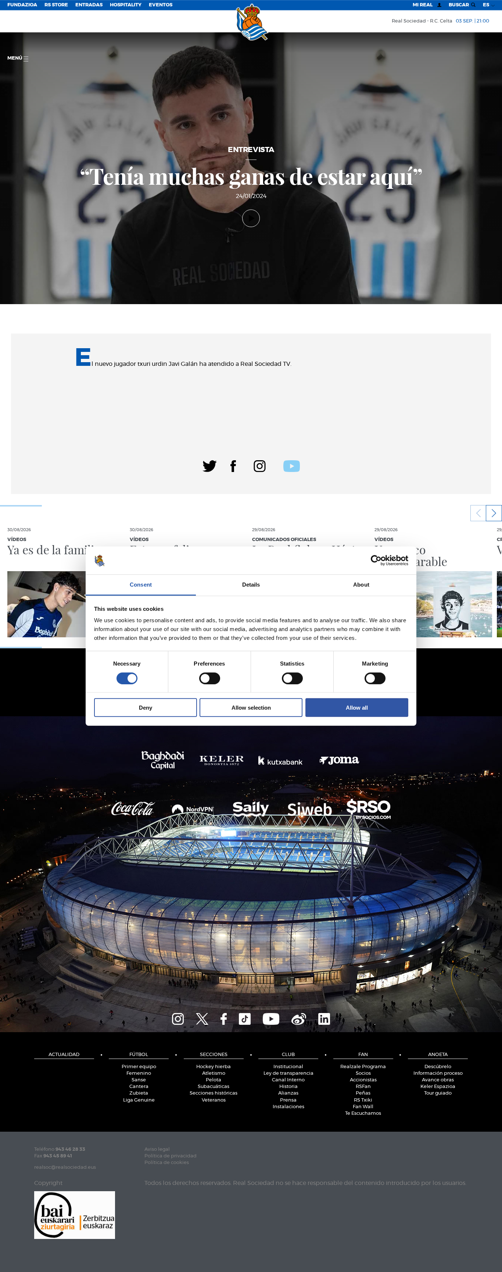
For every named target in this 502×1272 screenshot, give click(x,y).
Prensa (288, 1100)
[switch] (209, 678)
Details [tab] (251, 584)
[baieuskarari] (74, 1214)
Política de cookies (166, 1162)
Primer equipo (139, 1066)
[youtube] (291, 465)
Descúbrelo (437, 1066)
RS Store (56, 5)
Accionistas (363, 1080)
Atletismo (213, 1073)
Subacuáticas (213, 1086)
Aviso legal (157, 1149)
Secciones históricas (213, 1093)
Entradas (89, 5)
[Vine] (298, 1018)
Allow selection (251, 708)
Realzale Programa (363, 1066)
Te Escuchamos (363, 1113)
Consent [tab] (141, 584)
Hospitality (125, 5)
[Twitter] (209, 465)
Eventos (160, 5)
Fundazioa (22, 5)
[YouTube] (271, 1018)
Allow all (357, 708)
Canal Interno (288, 1080)
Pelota (213, 1080)
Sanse (139, 1080)
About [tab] (361, 584)
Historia (288, 1086)
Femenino (138, 1073)
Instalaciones (288, 1107)
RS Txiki (363, 1100)
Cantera (138, 1086)
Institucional (288, 1066)
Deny (145, 708)
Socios (363, 1073)
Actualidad (64, 1054)
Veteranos (214, 1100)
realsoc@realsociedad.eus (65, 1167)
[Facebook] (233, 465)
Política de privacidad (170, 1156)
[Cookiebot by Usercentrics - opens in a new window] (376, 560)
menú (15, 58)
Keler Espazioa (437, 1086)
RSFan (363, 1086)
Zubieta (138, 1093)
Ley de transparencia (288, 1073)
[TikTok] (245, 1018)
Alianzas (288, 1093)
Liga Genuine (139, 1100)
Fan (363, 1054)
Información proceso (438, 1073)
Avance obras (438, 1080)
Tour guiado (438, 1093)
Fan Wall (363, 1107)
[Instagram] (260, 465)
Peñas (363, 1093)
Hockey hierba (213, 1066)
